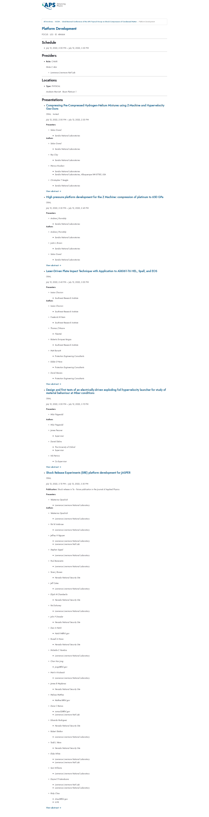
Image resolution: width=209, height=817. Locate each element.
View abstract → (53, 191)
